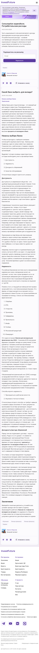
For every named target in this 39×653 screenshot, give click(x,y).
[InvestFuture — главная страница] (8, 2)
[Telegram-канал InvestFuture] (3, 623)
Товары (3, 572)
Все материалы (5, 575)
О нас (17, 583)
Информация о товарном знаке (30, 643)
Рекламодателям (20, 592)
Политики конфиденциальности (10, 13)
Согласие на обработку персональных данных (13, 617)
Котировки (19, 557)
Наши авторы (19, 586)
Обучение (4, 580)
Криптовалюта (5, 569)
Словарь (3, 588)
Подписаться (19, 60)
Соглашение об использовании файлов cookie (13, 609)
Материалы (5, 557)
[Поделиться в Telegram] (3, 83)
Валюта (3, 566)
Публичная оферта (32, 617)
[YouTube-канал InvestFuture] (10, 623)
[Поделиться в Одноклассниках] (7, 83)
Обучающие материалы (4, 584)
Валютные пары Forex (22, 566)
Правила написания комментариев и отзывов (13, 612)
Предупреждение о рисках (8, 604)
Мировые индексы (20, 575)
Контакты (18, 589)
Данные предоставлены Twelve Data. (9, 644)
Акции (3, 563)
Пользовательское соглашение (9, 606)
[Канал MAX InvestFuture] (24, 623)
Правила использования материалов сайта (12, 614)
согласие (21, 9)
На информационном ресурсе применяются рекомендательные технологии (12, 639)
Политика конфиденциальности (24, 604)
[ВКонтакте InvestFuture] (17, 623)
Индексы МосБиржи (21, 572)
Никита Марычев (12, 73)
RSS (16, 595)
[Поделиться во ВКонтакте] (10, 83)
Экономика (4, 560)
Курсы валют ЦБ (20, 563)
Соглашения (11, 12)
